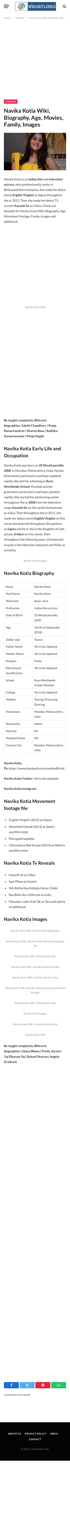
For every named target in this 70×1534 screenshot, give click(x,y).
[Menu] (6, 6)
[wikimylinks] (35, 6)
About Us (14, 1433)
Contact (35, 1439)
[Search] (64, 6)
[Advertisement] (35, 63)
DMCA (54, 1433)
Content (10, 101)
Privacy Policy (35, 1433)
